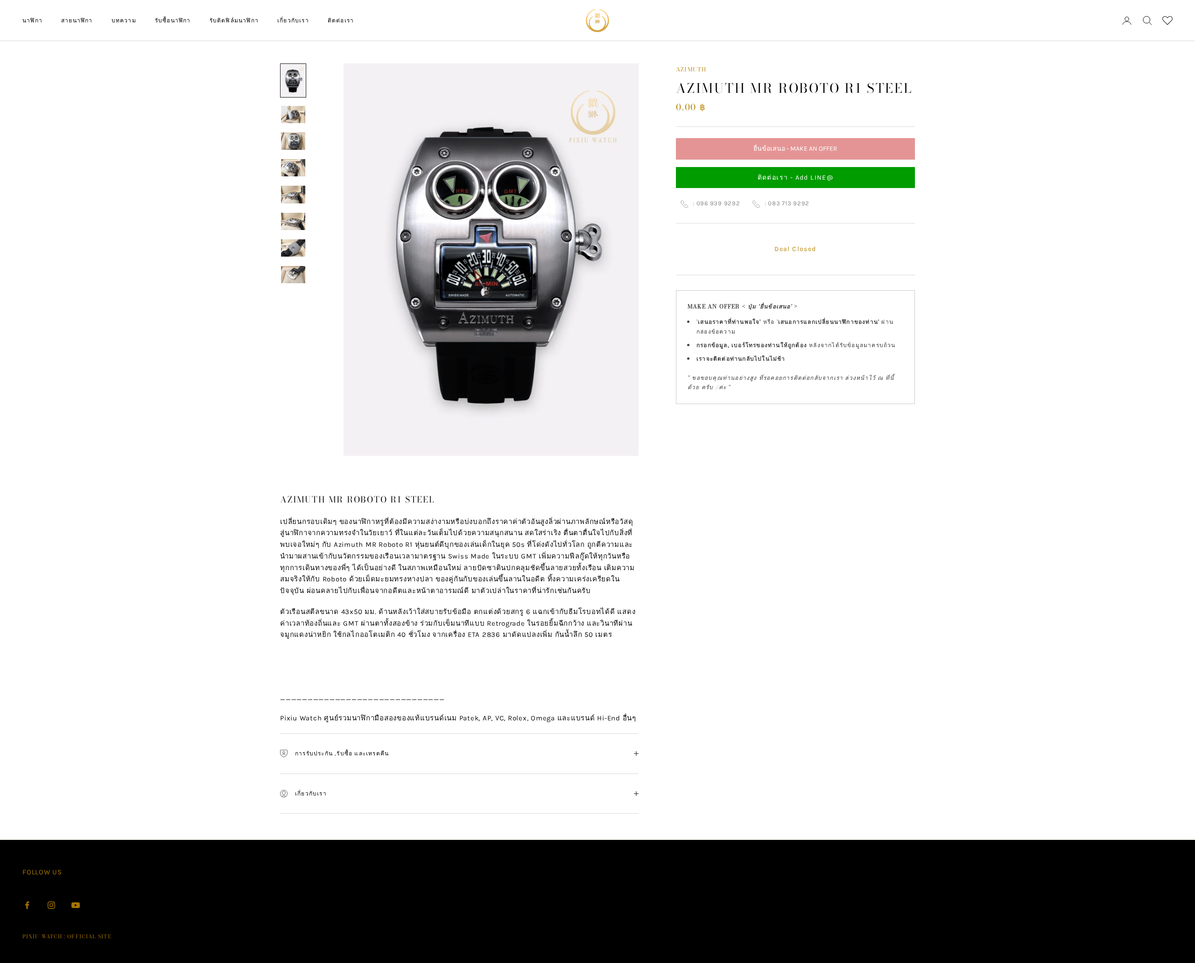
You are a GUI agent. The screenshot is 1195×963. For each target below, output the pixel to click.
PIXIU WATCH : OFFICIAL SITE (67, 936)
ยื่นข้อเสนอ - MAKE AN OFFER (795, 152)
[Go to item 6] (293, 221)
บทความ (124, 20)
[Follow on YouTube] (75, 905)
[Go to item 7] (293, 248)
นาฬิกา (32, 20)
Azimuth (691, 69)
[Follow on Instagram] (51, 905)
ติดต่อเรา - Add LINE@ (796, 177)
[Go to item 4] (293, 167)
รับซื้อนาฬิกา (173, 20)
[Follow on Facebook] (27, 905)
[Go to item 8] (293, 274)
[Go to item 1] (293, 80)
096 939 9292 (718, 203)
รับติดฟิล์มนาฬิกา (234, 20)
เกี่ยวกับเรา (293, 20)
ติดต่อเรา (341, 20)
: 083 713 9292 (787, 203)
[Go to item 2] (293, 114)
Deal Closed (795, 249)
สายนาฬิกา (77, 20)
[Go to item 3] (293, 141)
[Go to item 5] (293, 194)
